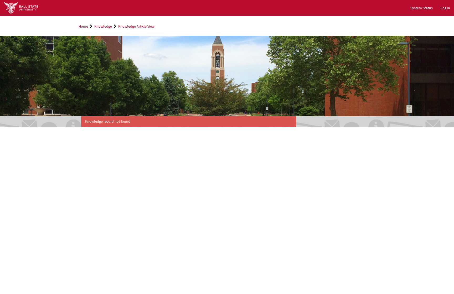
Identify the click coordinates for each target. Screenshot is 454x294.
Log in (445, 8)
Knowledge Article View (136, 26)
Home (83, 26)
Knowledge (103, 26)
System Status (421, 8)
